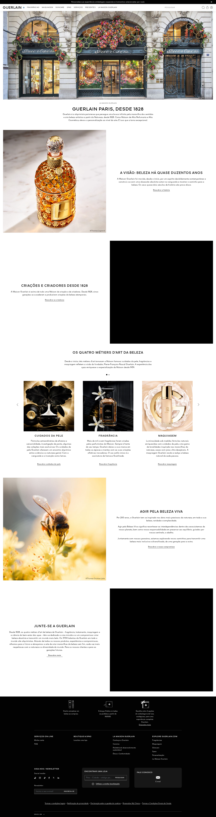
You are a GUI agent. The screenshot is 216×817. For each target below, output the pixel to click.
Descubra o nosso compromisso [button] (161, 547)
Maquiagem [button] (47, 7)
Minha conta (39, 740)
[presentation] (106, 374)
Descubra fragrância (108, 464)
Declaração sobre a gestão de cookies (105, 803)
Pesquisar (119, 777)
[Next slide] (198, 404)
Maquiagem (157, 744)
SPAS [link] (69, 7)
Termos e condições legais (55, 803)
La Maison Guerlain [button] (107, 7)
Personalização (158, 755)
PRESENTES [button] (90, 7)
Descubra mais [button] (54, 655)
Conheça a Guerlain (121, 740)
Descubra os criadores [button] (54, 300)
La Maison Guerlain (160, 759)
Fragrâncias (157, 740)
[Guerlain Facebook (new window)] (49, 778)
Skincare (155, 748)
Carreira (116, 744)
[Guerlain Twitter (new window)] (53, 778)
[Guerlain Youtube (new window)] (35, 778)
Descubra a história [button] (161, 190)
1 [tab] (106, 374)
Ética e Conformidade (121, 754)
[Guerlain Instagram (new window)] (40, 778)
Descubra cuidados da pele (49, 464)
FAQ (36, 744)
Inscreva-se (69, 791)
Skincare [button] (60, 7)
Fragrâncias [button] (33, 7)
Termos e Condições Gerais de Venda (156, 803)
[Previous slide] (17, 404)
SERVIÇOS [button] (78, 7)
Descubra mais (145, 725)
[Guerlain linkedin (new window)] (58, 778)
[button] (211, 2)
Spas (154, 751)
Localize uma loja (80, 740)
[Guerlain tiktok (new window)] (45, 778)
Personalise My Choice (131, 803)
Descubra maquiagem (167, 464)
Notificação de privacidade (78, 803)
